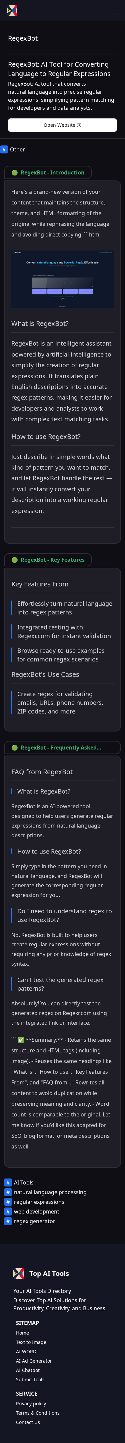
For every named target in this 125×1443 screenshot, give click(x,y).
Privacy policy (31, 1403)
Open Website (59, 125)
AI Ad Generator (34, 1361)
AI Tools (24, 1182)
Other (17, 149)
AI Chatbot (28, 1370)
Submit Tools (30, 1379)
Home (22, 1333)
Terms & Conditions (38, 1413)
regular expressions (39, 1202)
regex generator (34, 1221)
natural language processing (50, 1192)
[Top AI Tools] (12, 10)
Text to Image (31, 1342)
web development (36, 1211)
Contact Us (28, 1422)
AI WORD (26, 1351)
